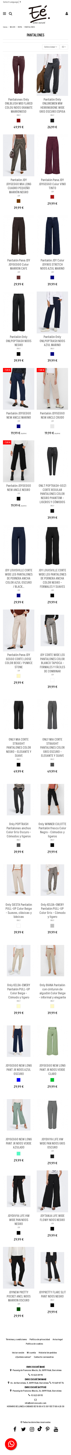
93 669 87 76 (58, 1383)
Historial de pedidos (48, 1352)
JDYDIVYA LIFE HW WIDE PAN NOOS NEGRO (19, 1219)
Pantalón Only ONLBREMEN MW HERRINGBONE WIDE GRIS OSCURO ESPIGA (52, 105)
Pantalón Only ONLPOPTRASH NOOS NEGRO (18, 341)
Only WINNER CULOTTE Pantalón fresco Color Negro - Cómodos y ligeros (52, 830)
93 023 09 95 (37, 1375)
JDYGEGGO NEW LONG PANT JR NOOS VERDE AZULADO (19, 1143)
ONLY (19, 115)
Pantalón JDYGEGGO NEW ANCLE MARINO (18, 415)
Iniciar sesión (18, 1352)
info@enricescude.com (35, 1403)
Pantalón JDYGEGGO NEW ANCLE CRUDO (52, 415)
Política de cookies (34, 1344)
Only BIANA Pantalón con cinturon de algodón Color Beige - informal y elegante (52, 991)
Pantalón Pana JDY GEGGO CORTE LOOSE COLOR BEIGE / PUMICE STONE (19, 661)
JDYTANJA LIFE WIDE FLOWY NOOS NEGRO (52, 1217)
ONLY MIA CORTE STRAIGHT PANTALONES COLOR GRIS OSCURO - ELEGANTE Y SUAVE (52, 747)
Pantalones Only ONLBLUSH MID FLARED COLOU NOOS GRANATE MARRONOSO (19, 105)
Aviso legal (58, 1339)
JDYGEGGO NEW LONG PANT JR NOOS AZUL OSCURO (19, 1069)
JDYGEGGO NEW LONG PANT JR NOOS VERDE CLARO (52, 1069)
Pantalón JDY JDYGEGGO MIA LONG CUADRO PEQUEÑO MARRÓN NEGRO (18, 186)
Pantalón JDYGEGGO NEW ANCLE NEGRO (18, 487)
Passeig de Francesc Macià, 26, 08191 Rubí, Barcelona (37, 1370)
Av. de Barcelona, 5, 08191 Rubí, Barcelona (29, 1383)
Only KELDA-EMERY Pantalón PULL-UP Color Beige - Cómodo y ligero (18, 991)
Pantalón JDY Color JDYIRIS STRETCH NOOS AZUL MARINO (52, 264)
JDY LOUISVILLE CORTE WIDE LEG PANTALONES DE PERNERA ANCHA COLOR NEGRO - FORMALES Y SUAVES (52, 578)
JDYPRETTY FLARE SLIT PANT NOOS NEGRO (52, 1294)
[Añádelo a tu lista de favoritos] (16, 94)
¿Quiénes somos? (23, 1357)
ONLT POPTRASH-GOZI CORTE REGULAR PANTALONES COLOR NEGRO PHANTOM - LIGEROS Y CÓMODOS (52, 493)
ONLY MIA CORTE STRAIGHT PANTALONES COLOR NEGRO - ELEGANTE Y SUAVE (18, 747)
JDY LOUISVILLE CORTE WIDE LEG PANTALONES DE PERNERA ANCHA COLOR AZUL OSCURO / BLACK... (19, 578)
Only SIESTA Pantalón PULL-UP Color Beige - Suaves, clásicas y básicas (19, 910)
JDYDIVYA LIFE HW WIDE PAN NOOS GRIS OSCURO (52, 1143)
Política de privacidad (40, 1339)
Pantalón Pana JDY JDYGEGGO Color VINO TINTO (52, 184)
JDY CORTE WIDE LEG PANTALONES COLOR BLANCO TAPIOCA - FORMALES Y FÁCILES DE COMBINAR (52, 663)
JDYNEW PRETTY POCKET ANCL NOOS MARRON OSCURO (19, 1296)
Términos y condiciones (16, 1339)
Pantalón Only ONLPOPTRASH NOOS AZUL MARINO (52, 341)
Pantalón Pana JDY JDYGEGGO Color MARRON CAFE (18, 264)
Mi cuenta (31, 1352)
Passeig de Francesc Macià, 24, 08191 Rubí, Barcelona (37, 1391)
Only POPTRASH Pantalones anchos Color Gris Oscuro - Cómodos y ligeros (18, 830)
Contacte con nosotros (44, 1357)
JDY (18, 195)
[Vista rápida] (21, 94)
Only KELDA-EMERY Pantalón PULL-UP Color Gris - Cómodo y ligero (52, 910)
